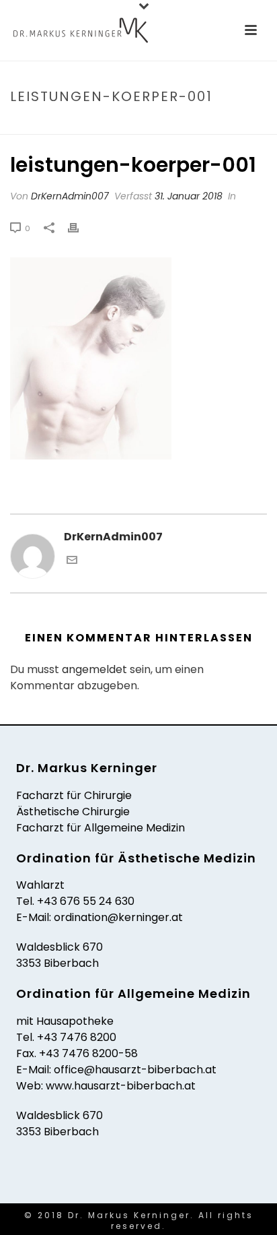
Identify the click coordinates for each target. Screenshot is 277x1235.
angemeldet (94, 669)
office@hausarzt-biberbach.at (135, 1069)
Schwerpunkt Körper (94, 125)
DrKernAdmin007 (70, 196)
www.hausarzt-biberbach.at (121, 1086)
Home (24, 125)
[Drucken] (80, 228)
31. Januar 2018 (189, 196)
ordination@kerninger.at (118, 917)
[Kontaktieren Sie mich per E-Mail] (72, 561)
